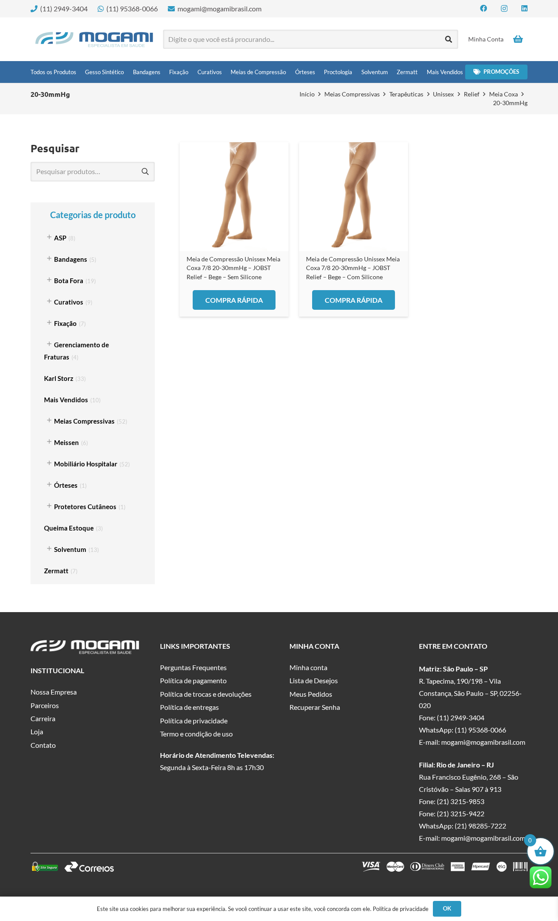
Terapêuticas (406, 94)
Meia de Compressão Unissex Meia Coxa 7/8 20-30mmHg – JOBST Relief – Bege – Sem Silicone (233, 267)
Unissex (443, 94)
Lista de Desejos (313, 680)
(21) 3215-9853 (460, 801)
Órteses (66, 485)
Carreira (43, 718)
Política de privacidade (194, 720)
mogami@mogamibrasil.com (483, 742)
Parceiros (45, 705)
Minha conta (308, 667)
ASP (60, 238)
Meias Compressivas (352, 94)
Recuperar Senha (314, 707)
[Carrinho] (517, 39)
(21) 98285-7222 (480, 826)
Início (307, 94)
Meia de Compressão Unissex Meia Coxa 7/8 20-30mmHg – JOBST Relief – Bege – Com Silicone (353, 267)
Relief (472, 94)
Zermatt (56, 571)
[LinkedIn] (524, 8)
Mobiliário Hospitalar (85, 464)
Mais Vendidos (66, 400)
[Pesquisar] (449, 39)
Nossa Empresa (54, 692)
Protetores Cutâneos (85, 506)
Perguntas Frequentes (193, 667)
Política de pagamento (193, 680)
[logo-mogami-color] (94, 39)
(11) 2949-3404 (460, 717)
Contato (43, 745)
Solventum (70, 549)
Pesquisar (145, 172)
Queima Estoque (69, 528)
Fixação (65, 323)
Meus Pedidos (310, 694)
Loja (37, 731)
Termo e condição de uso (196, 733)
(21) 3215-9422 (460, 813)
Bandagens (70, 259)
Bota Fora (68, 280)
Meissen (66, 442)
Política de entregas (189, 707)
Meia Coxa (503, 94)
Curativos (68, 302)
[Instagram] (504, 9)
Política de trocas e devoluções (206, 694)
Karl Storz (58, 378)
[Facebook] (483, 8)
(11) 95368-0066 (480, 730)
